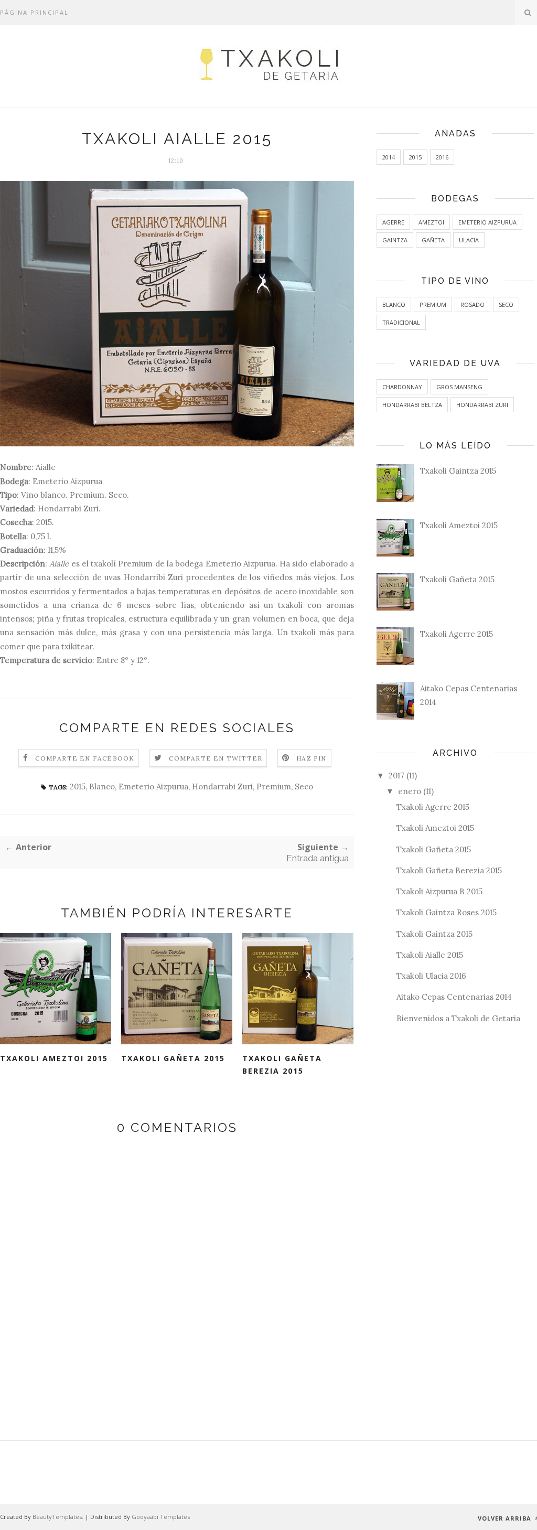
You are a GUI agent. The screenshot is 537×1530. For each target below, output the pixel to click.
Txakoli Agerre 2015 (456, 634)
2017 (396, 775)
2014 (388, 157)
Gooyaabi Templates (161, 1517)
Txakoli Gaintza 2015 (458, 471)
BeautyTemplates (57, 1517)
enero (409, 791)
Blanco (102, 786)
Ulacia (469, 240)
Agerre (393, 222)
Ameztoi (431, 222)
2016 (442, 157)
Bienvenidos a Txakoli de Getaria (458, 1018)
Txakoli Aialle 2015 (429, 955)
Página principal (34, 12)
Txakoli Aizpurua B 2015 (439, 891)
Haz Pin (311, 758)
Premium (273, 786)
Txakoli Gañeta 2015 (173, 1058)
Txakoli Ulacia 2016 (431, 976)
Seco (304, 786)
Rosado (472, 304)
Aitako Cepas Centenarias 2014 (454, 997)
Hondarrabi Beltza (412, 405)
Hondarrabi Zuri (222, 786)
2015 (77, 786)
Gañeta (433, 240)
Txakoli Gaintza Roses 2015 (446, 912)
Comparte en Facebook (84, 758)
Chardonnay (402, 387)
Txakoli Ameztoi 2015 (54, 1058)
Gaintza (394, 240)
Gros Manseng (459, 387)
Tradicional (401, 322)
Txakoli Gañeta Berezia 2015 (282, 1064)
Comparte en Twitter (215, 758)
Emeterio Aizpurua (153, 786)
